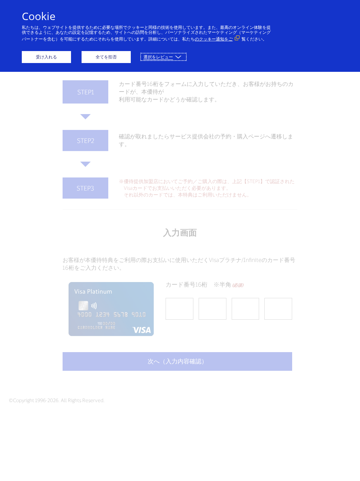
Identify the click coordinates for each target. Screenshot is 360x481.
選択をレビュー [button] (158, 57)
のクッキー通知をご (214, 39)
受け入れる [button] (46, 57)
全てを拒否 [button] (106, 57)
